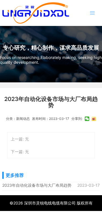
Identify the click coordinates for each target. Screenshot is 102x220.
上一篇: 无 (20, 139)
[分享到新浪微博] (94, 118)
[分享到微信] (87, 118)
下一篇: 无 (20, 151)
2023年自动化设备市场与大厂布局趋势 (36, 185)
